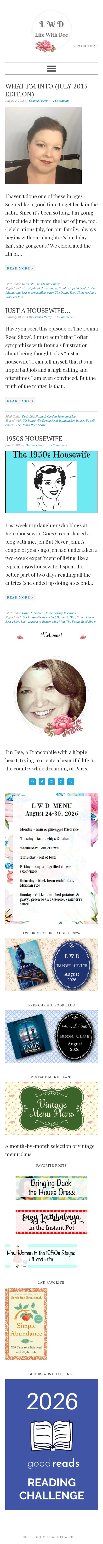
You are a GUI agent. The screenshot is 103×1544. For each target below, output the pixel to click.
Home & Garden (46, 416)
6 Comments (65, 317)
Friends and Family (47, 284)
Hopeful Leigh (77, 288)
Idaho (91, 288)
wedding (90, 292)
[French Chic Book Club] (51, 1065)
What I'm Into (14, 297)
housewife (82, 420)
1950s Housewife (33, 438)
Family (62, 288)
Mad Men (58, 621)
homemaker (67, 420)
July (7, 292)
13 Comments (58, 445)
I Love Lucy (19, 621)
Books (53, 288)
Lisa (24, 292)
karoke (15, 292)
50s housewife (32, 420)
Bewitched (48, 617)
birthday (42, 288)
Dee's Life (28, 284)
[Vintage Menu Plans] (51, 1137)
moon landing (37, 292)
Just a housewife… (37, 310)
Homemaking (66, 416)
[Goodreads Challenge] (51, 1444)
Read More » (20, 268)
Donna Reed (50, 420)
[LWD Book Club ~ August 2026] (51, 993)
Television (69, 613)
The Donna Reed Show (69, 292)
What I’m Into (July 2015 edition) (46, 90)
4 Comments (60, 100)
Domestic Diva (66, 617)
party (50, 292)
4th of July (29, 288)
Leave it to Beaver (39, 621)
